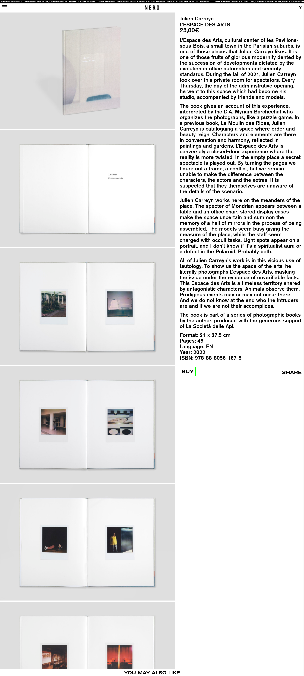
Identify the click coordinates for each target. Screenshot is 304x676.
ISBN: (186, 358)
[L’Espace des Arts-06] (87, 660)
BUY (188, 371)
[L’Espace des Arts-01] (87, 70)
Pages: (188, 341)
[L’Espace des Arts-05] (87, 542)
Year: (186, 352)
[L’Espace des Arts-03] (87, 306)
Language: (192, 346)
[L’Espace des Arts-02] (87, 188)
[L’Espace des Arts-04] (87, 424)
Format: (189, 335)
